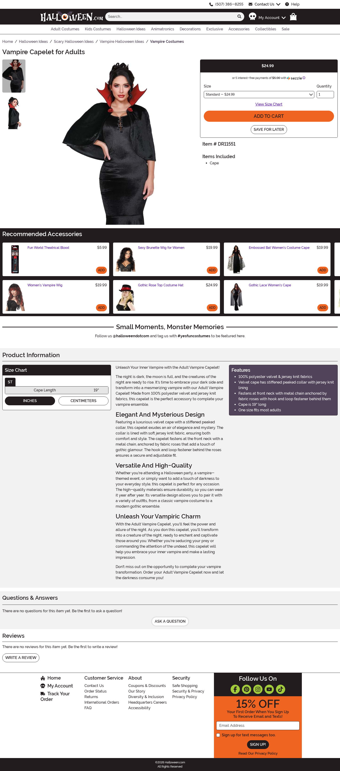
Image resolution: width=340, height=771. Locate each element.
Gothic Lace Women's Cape (270, 285)
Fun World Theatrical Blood (48, 248)
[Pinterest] (246, 689)
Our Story (136, 691)
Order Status (95, 691)
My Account (60, 686)
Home (54, 678)
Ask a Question (170, 621)
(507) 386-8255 (229, 4)
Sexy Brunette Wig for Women (161, 248)
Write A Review (20, 658)
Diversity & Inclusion (146, 697)
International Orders (101, 702)
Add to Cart (269, 116)
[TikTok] (280, 689)
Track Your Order (55, 696)
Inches (30, 401)
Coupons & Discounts (147, 686)
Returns (91, 697)
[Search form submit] (239, 16)
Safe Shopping (185, 686)
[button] (267, 16)
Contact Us (264, 4)
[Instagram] (258, 689)
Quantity (324, 86)
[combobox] (170, 16)
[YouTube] (269, 689)
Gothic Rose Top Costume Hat (160, 285)
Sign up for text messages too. (249, 735)
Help (295, 4)
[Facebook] (235, 689)
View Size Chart (268, 104)
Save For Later (269, 129)
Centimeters (83, 401)
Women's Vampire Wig (45, 285)
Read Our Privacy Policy (258, 753)
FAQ (88, 708)
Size (207, 86)
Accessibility (139, 708)
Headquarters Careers (147, 702)
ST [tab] (10, 382)
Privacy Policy (184, 697)
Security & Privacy (188, 691)
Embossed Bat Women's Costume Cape (279, 248)
